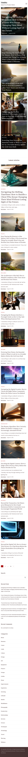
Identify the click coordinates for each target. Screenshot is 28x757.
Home (2, 680)
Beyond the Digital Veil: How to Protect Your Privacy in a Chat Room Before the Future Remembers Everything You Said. (14, 547)
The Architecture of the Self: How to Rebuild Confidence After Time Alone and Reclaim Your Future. (13, 86)
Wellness (5, 80)
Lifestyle (3, 695)
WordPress (3, 752)
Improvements (4, 684)
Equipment (4, 664)
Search (3, 573)
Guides (4, 109)
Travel (4, 50)
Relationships (4, 715)
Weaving (3, 738)
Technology (4, 730)
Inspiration (4, 423)
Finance (3, 668)
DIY (2, 661)
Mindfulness (4, 703)
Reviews (4, 137)
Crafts (2, 649)
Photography (4, 707)
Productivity (4, 711)
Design (3, 657)
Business (4, 13)
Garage (3, 672)
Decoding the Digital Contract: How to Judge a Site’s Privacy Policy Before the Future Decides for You (13, 465)
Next (13, 566)
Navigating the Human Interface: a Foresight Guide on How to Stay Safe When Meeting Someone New (14, 115)
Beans (2, 637)
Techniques (4, 726)
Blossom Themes (15, 751)
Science (3, 723)
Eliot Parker (4, 33)
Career (2, 645)
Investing (3, 692)
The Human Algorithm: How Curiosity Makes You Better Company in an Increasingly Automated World (13, 428)
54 (11, 566)
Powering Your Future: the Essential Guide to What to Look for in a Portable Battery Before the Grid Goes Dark (14, 143)
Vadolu (4, 3)
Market (3, 699)
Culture (3, 653)
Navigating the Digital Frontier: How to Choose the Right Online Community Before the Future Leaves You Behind (13, 391)
